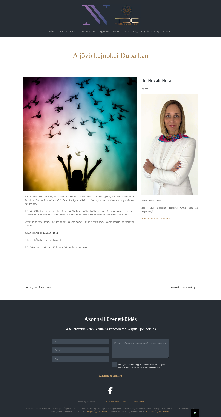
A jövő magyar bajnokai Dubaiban (41, 232)
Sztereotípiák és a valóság (182, 287)
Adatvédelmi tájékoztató (116, 402)
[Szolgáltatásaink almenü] (76, 31)
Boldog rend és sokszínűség (39, 287)
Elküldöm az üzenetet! (110, 376)
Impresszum (139, 402)
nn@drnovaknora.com (159, 218)
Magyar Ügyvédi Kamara (97, 412)
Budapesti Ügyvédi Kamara (157, 412)
